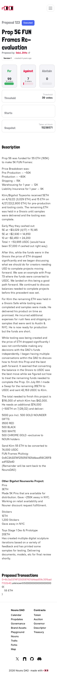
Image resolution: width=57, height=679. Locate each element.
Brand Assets (18, 627)
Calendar (16, 614)
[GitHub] (32, 659)
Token (37, 614)
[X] (17, 659)
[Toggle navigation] (50, 8)
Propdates (17, 619)
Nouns (15, 636)
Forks (14, 644)
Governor (39, 623)
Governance (18, 623)
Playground (17, 632)
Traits (14, 640)
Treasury (39, 632)
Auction (38, 619)
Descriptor (40, 627)
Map (13, 649)
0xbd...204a (21, 52)
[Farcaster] (24, 659)
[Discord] (39, 658)
